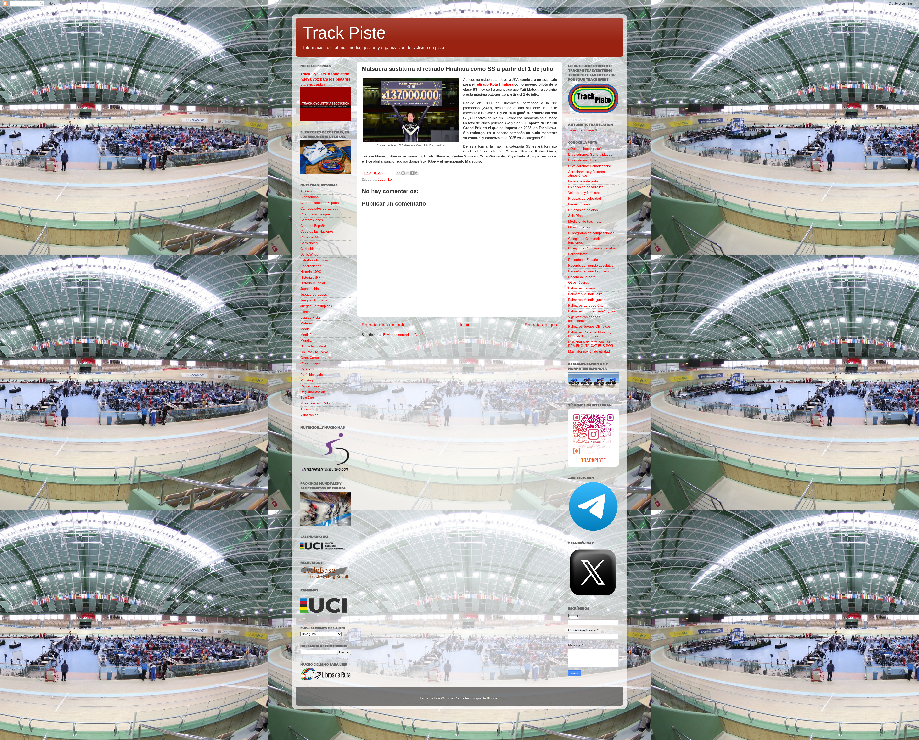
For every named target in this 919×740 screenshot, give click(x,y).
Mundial (306, 340)
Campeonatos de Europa (319, 208)
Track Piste (344, 32)
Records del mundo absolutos (590, 265)
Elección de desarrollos (585, 187)
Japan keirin (387, 179)
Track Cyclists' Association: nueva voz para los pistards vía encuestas (325, 79)
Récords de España (583, 260)
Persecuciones (579, 204)
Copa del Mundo (312, 237)
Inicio (465, 324)
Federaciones (310, 266)
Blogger (492, 698)
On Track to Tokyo (314, 352)
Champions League (315, 214)
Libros (305, 312)
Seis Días (307, 397)
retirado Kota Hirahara (494, 84)
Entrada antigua (541, 324)
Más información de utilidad (589, 351)
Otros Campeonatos (315, 357)
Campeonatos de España (319, 203)
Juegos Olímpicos (313, 300)
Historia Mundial (312, 283)
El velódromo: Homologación (590, 166)
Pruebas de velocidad (584, 198)
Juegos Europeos (313, 294)
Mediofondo (309, 334)
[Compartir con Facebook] (412, 173)
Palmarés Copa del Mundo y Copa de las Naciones (589, 334)
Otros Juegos (310, 363)
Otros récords (578, 282)
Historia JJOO (310, 272)
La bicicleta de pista (583, 181)
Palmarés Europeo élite (586, 305)
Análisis (306, 191)
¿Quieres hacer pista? (585, 149)
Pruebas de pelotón (583, 210)
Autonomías (309, 197)
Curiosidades (310, 249)
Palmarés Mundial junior (586, 300)
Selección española (315, 403)
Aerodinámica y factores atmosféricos (586, 173)
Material (306, 323)
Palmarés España (581, 288)
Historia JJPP (310, 277)
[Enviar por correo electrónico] (398, 173)
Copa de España (313, 226)
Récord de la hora (581, 277)
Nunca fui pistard (313, 346)
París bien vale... (313, 374)
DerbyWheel (309, 254)
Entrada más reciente (384, 324)
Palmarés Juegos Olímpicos (589, 326)
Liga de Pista (310, 317)
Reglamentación (312, 392)
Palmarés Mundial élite (585, 294)
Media (305, 329)
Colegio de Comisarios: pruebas (592, 248)
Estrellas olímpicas (314, 260)
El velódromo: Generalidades (590, 154)
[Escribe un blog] (403, 173)
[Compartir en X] (407, 173)
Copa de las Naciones (317, 231)
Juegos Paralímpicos (316, 306)
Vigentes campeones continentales (584, 319)
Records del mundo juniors (588, 271)
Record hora (309, 386)
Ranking (306, 380)
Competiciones (311, 220)
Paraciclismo (309, 369)
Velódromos (309, 415)
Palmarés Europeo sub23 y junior (593, 311)
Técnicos (307, 409)
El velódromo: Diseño (584, 160)
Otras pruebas (579, 227)
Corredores (309, 243)
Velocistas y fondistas (584, 193)
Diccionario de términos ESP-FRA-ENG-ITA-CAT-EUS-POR (590, 344)
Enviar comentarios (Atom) (403, 334)
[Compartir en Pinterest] (416, 173)
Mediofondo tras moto (584, 221)
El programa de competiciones (591, 233)
